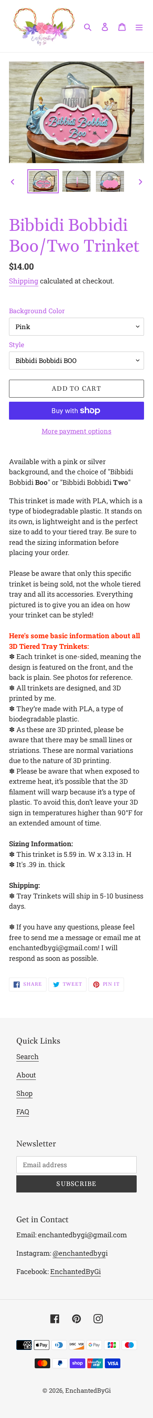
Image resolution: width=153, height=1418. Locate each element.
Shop (24, 1093)
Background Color (37, 310)
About (26, 1075)
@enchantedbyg (79, 1253)
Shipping (23, 280)
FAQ (22, 1111)
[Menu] (139, 26)
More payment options (76, 431)
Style (16, 344)
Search (27, 1056)
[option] (43, 181)
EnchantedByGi (75, 1271)
